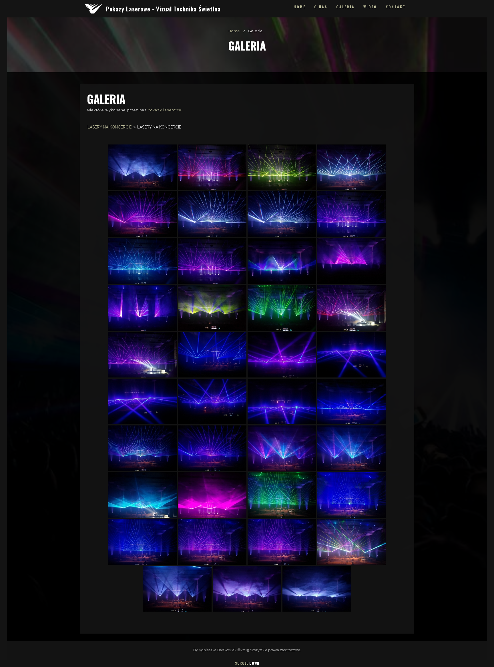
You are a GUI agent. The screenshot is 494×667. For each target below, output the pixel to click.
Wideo (370, 6)
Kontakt (396, 6)
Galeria (345, 6)
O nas (321, 6)
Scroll (247, 663)
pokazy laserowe (165, 110)
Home (300, 6)
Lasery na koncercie (109, 127)
